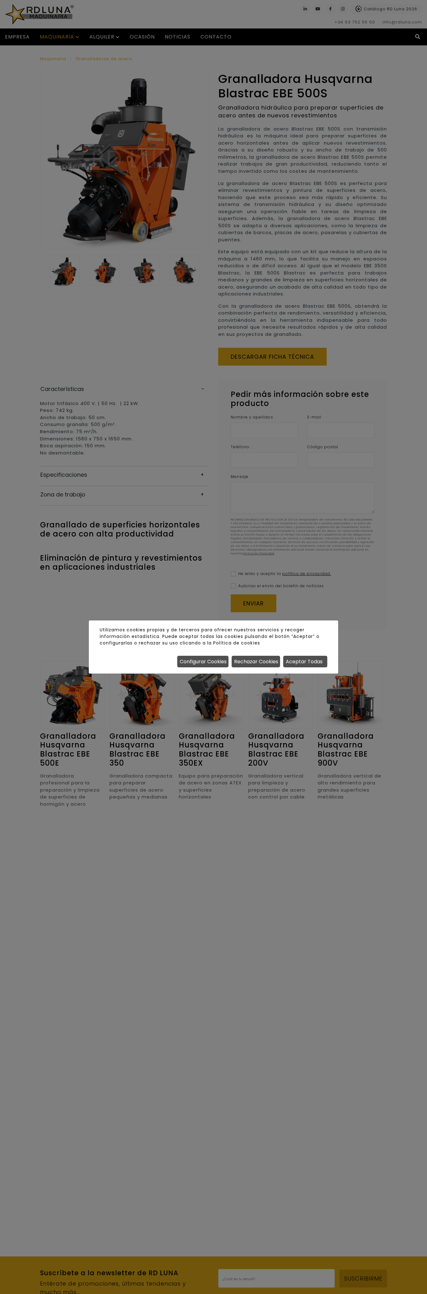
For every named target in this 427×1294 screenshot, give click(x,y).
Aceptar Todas (304, 661)
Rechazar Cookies (256, 661)
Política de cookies (236, 643)
